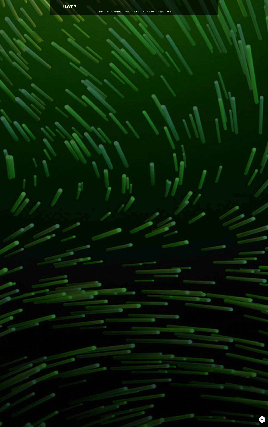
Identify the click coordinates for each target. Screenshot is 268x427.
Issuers (127, 12)
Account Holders (148, 12)
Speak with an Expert (266, 216)
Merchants (136, 12)
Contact (169, 12)
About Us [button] (99, 12)
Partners (160, 12)
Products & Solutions (113, 12)
